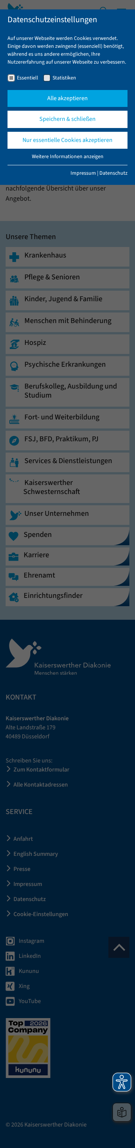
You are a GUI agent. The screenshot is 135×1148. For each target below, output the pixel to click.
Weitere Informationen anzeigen (68, 156)
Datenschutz (113, 173)
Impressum (83, 173)
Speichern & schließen (67, 119)
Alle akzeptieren (67, 98)
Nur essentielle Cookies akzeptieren (67, 140)
